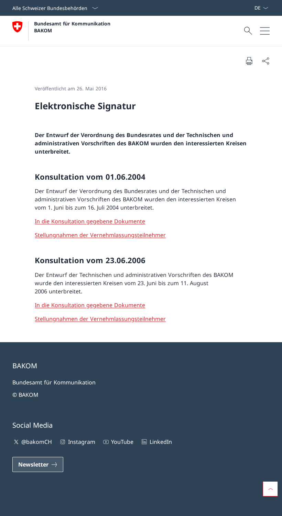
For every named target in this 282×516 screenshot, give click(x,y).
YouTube (122, 442)
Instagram (81, 442)
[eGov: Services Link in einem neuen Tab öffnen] (251, 8)
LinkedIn (161, 442)
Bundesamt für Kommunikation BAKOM (74, 26)
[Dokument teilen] (265, 60)
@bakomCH (36, 442)
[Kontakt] (243, 8)
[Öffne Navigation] (264, 31)
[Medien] (246, 8)
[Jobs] (248, 8)
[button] (270, 488)
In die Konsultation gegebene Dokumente (90, 221)
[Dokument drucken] (249, 60)
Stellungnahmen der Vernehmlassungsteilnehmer (100, 235)
